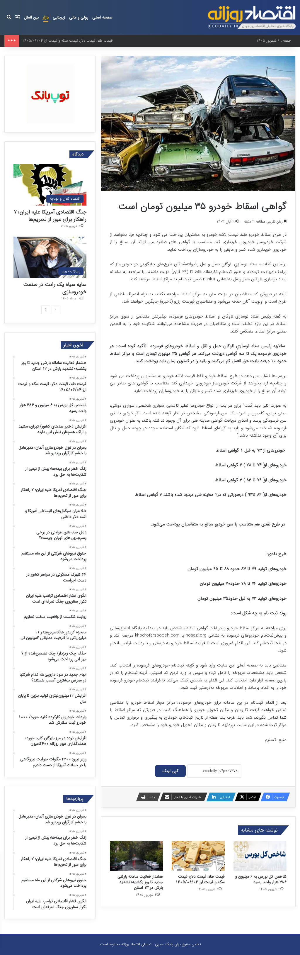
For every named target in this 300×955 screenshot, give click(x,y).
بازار (46, 17)
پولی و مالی (78, 17)
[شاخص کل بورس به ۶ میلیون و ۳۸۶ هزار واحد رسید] (260, 856)
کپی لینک (170, 771)
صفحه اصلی (102, 17)
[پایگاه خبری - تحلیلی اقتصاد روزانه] (252, 17)
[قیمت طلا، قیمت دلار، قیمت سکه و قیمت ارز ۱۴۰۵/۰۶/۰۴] (198, 856)
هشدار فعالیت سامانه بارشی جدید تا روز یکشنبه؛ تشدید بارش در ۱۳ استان (140, 882)
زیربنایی (59, 17)
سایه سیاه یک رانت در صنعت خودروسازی (54, 288)
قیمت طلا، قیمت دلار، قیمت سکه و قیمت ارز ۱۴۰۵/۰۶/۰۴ (200, 879)
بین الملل (31, 17)
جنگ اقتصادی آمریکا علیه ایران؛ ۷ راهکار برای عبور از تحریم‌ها (50, 215)
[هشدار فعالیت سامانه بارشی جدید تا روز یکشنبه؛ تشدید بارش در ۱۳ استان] (136, 856)
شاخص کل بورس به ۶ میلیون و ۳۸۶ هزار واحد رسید (261, 879)
